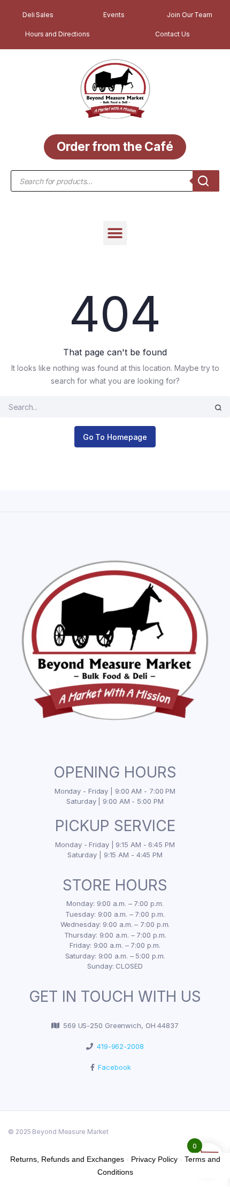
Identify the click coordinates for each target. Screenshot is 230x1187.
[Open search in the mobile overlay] (115, 181)
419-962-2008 (118, 1046)
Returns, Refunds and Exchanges (67, 1159)
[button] (115, 233)
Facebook (112, 1067)
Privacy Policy (154, 1159)
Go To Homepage (115, 437)
